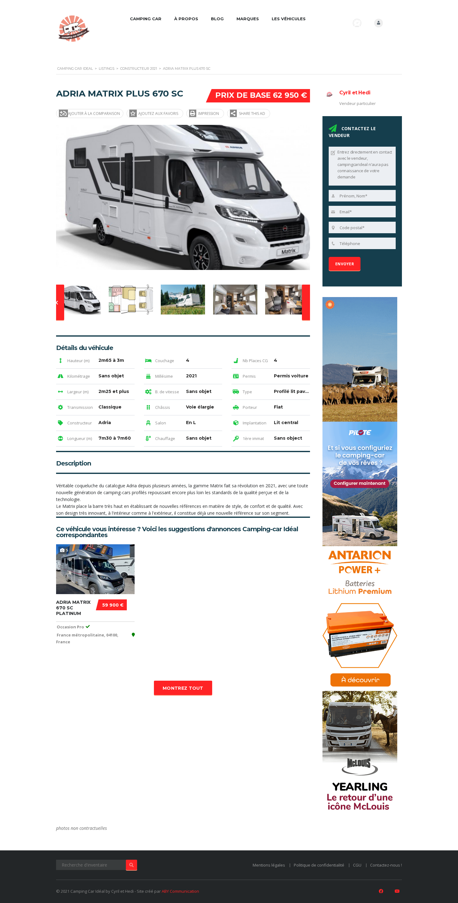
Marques (247, 18)
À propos (186, 18)
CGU (357, 865)
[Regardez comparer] (357, 23)
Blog (217, 18)
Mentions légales (269, 865)
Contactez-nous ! (386, 865)
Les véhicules (289, 18)
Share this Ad (252, 113)
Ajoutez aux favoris (158, 113)
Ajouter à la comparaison (94, 113)
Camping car (145, 18)
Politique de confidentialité (319, 865)
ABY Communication (180, 891)
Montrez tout (183, 688)
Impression (208, 113)
